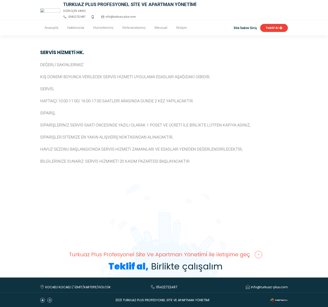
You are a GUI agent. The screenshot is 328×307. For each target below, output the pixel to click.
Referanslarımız (134, 28)
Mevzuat (161, 28)
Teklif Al (272, 28)
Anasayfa (51, 28)
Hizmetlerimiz (103, 28)
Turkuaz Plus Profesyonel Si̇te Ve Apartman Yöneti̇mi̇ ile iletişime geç (159, 254)
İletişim (181, 28)
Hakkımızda (75, 28)
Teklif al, (128, 266)
